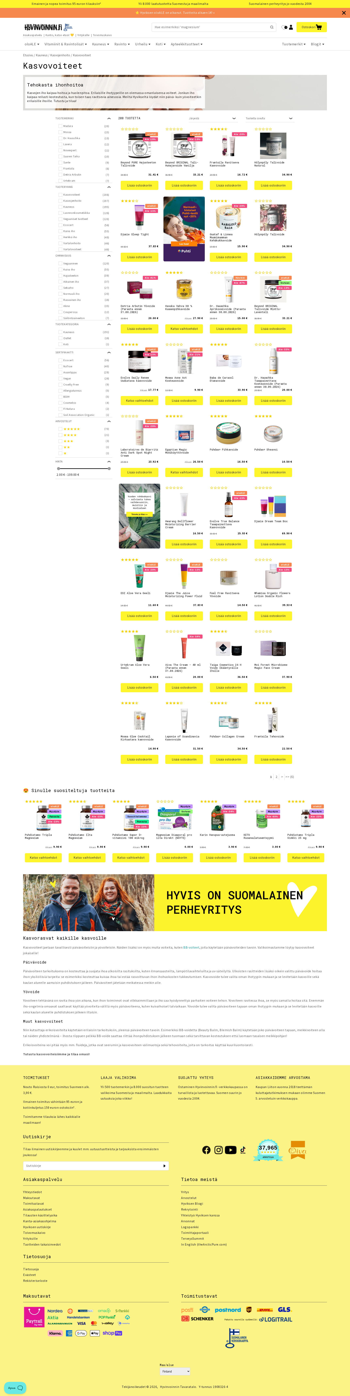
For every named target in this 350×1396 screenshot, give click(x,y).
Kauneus (42, 55)
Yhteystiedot (32, 1192)
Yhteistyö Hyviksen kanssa (200, 1215)
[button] (312, 27)
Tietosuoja (31, 1269)
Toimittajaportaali (195, 1233)
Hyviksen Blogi (192, 1203)
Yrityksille (83, 35)
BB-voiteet (191, 947)
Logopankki (190, 1227)
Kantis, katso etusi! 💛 (60, 35)
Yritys (185, 1192)
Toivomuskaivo (102, 35)
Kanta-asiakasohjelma (39, 1221)
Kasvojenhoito (60, 55)
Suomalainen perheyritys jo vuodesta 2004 (280, 4)
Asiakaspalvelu (32, 35)
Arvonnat (188, 1221)
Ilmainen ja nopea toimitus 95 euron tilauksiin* (66, 4)
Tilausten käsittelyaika (40, 1215)
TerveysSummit (192, 1238)
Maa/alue (167, 1365)
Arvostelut (189, 1198)
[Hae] (271, 27)
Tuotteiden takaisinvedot (42, 1244)
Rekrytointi (189, 1209)
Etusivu (28, 55)
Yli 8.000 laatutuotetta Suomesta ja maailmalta (173, 4)
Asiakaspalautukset (37, 1209)
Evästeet (29, 1275)
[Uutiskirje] (164, 1165)
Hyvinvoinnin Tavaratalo (178, 1387)
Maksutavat (31, 1198)
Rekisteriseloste (35, 1281)
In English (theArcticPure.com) (204, 1244)
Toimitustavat (33, 1203)
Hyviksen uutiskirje (37, 1227)
